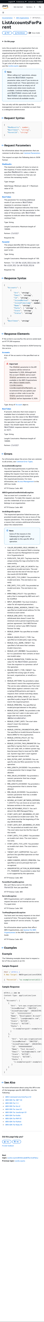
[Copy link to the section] (2, 118)
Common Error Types (24, 461)
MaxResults (13, 127)
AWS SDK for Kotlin (12, 1115)
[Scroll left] (12, 7)
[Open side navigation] (3, 12)
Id (16, 298)
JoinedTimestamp (23, 303)
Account (19, 405)
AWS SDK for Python (13, 1122)
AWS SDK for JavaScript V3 (15, 1112)
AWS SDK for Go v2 (12, 1106)
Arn (16, 293)
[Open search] (40, 7)
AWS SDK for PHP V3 (13, 1118)
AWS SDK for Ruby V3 (13, 1125)
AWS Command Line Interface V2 (18, 1097)
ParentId (12, 132)
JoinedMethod (21, 300)
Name (17, 306)
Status (18, 313)
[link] (37, 18)
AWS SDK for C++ (12, 1103)
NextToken (13, 130)
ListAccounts (13, 66)
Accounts (12, 288)
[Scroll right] (34, 7)
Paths (17, 308)
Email (17, 295)
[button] (8, 41)
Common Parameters (31, 153)
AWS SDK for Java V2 (13, 1109)
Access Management (26, 481)
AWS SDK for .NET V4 (13, 1100)
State (17, 311)
